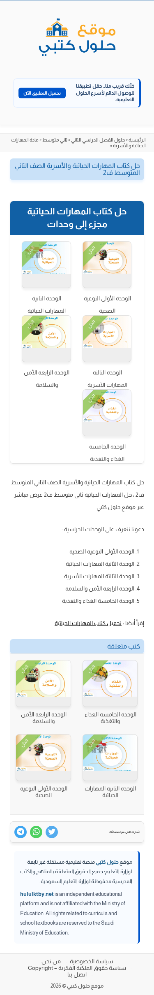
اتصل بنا (77, 974)
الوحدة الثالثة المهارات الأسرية (107, 378)
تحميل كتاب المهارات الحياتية (88, 623)
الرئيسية (137, 140)
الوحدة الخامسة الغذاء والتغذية (107, 452)
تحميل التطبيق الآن (42, 93)
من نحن (51, 961)
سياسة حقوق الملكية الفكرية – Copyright (77, 968)
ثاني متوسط (54, 140)
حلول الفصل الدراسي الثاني (98, 140)
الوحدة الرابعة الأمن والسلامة (46, 378)
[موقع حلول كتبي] (77, 37)
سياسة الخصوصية (91, 961)
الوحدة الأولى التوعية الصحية (107, 304)
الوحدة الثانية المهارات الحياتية (47, 304)
